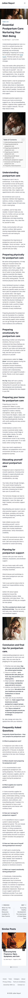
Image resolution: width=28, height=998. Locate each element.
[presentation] (14, 940)
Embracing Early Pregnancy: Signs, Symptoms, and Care (12, 954)
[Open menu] (24, 3)
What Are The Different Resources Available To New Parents (6, 910)
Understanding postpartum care (13, 142)
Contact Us (21, 985)
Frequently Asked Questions (13, 165)
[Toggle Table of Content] (22, 140)
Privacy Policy (7, 982)
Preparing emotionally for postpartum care (12, 149)
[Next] (23, 949)
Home (5, 979)
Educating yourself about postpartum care (12, 157)
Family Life (5, 21)
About (23, 979)
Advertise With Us (9, 985)
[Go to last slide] (4, 949)
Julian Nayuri (7, 39)
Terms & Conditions (19, 982)
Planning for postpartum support (14, 160)
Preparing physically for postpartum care (11, 145)
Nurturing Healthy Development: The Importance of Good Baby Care (21, 911)
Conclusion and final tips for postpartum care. (12, 163)
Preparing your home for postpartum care (12, 153)
